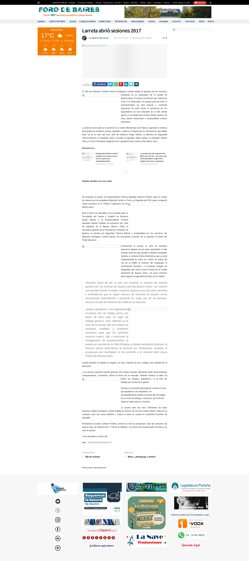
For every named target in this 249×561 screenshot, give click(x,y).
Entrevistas (121, 21)
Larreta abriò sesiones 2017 (100, 442)
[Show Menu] (39, 3)
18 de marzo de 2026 (120, 38)
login (90, 468)
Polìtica (143, 3)
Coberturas (105, 21)
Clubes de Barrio (87, 21)
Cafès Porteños (57, 21)
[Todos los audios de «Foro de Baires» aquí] (191, 523)
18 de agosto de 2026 (105, 164)
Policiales (133, 3)
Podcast (176, 21)
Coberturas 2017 (138, 38)
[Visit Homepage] (69, 12)
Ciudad (72, 21)
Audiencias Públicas (59, 3)
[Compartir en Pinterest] (121, 84)
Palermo (201, 3)
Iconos (151, 21)
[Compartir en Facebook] (100, 84)
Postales (190, 21)
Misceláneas (137, 21)
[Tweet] (110, 84)
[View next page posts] (127, 172)
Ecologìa (72, 3)
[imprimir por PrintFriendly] (131, 84)
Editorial (99, 3)
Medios (126, 3)
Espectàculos (108, 3)
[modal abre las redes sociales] (136, 84)
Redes (202, 21)
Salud (149, 3)
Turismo (167, 3)
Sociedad (157, 3)
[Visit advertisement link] (168, 12)
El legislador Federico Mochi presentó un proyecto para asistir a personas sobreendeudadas (107, 157)
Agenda (41, 21)
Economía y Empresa (85, 3)
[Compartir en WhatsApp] (115, 84)
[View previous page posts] (122, 172)
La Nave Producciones (99, 38)
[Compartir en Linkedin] (126, 84)
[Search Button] (210, 3)
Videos (211, 21)
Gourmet (118, 3)
